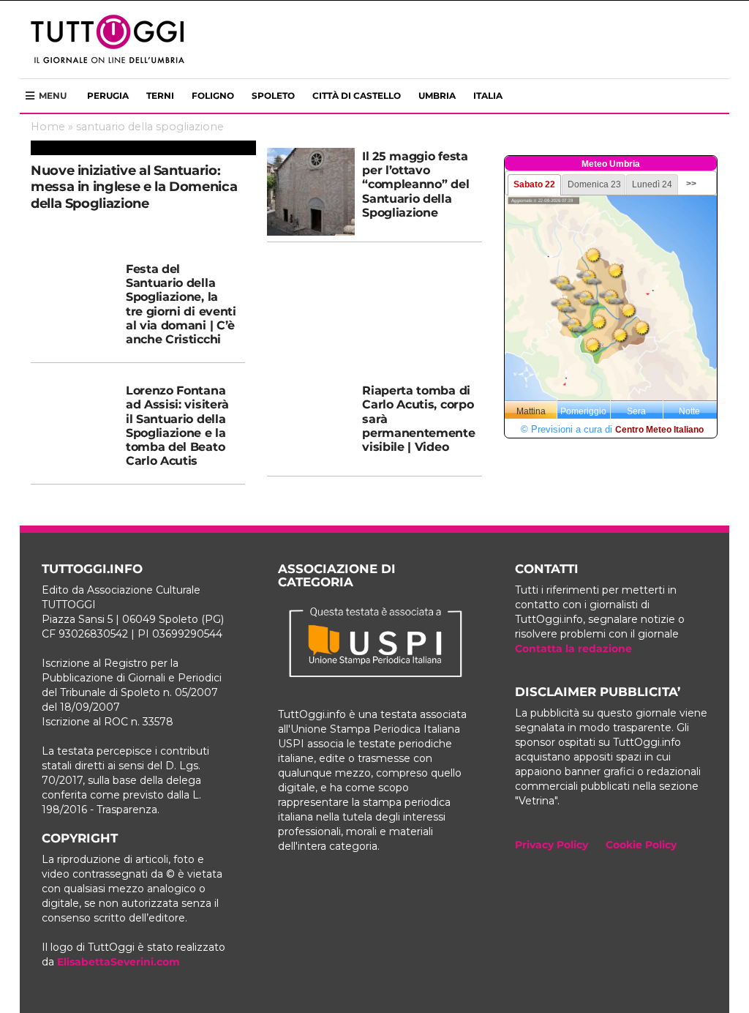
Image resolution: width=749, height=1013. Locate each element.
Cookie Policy (641, 844)
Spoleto (273, 95)
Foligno (213, 95)
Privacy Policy (551, 844)
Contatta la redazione (573, 648)
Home (48, 126)
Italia (488, 95)
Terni (160, 95)
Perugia (108, 95)
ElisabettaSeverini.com (118, 961)
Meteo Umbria (610, 164)
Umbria (437, 95)
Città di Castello (356, 95)
